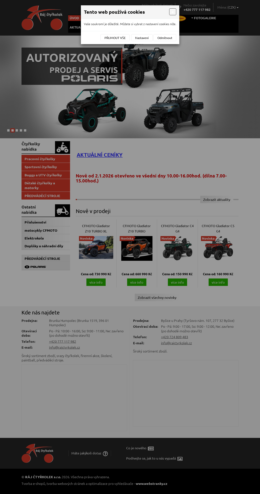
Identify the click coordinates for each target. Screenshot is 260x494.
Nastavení (142, 38)
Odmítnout (164, 38)
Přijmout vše (115, 38)
